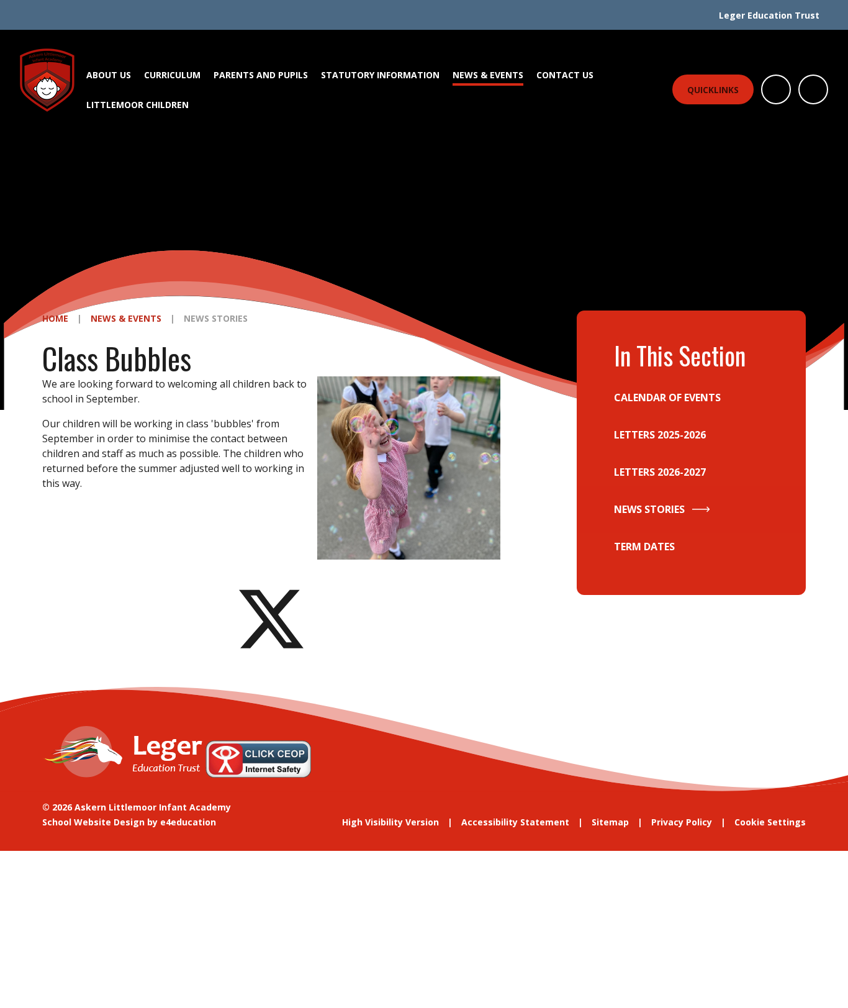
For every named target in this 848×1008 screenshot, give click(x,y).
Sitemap (610, 822)
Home (55, 318)
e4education (188, 822)
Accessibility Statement (515, 822)
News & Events (126, 318)
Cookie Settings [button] (770, 822)
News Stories (216, 318)
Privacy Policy (681, 822)
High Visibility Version (390, 822)
